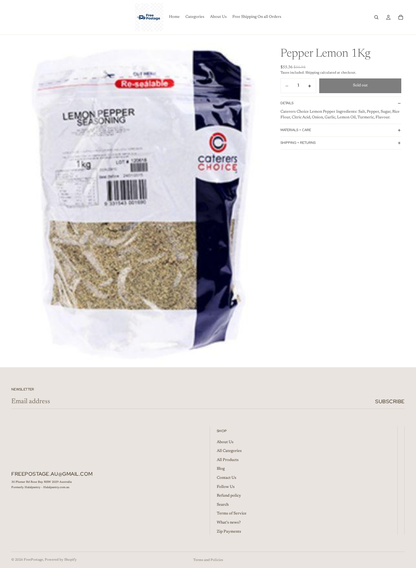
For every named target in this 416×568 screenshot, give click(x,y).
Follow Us (226, 487)
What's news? (229, 523)
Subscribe (390, 401)
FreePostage (33, 559)
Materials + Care (295, 130)
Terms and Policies (208, 560)
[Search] (376, 17)
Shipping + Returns (298, 142)
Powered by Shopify (61, 559)
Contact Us (226, 478)
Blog (221, 469)
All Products (228, 460)
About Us (225, 442)
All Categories (229, 451)
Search (223, 505)
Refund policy (229, 496)
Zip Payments (229, 532)
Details (286, 103)
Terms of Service (231, 514)
